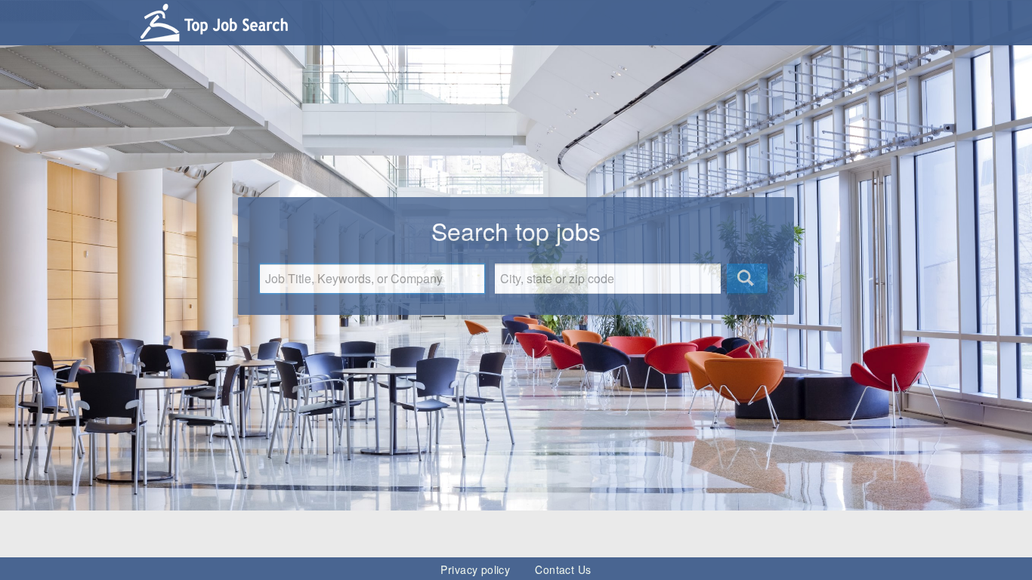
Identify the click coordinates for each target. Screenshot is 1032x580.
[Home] (218, 17)
